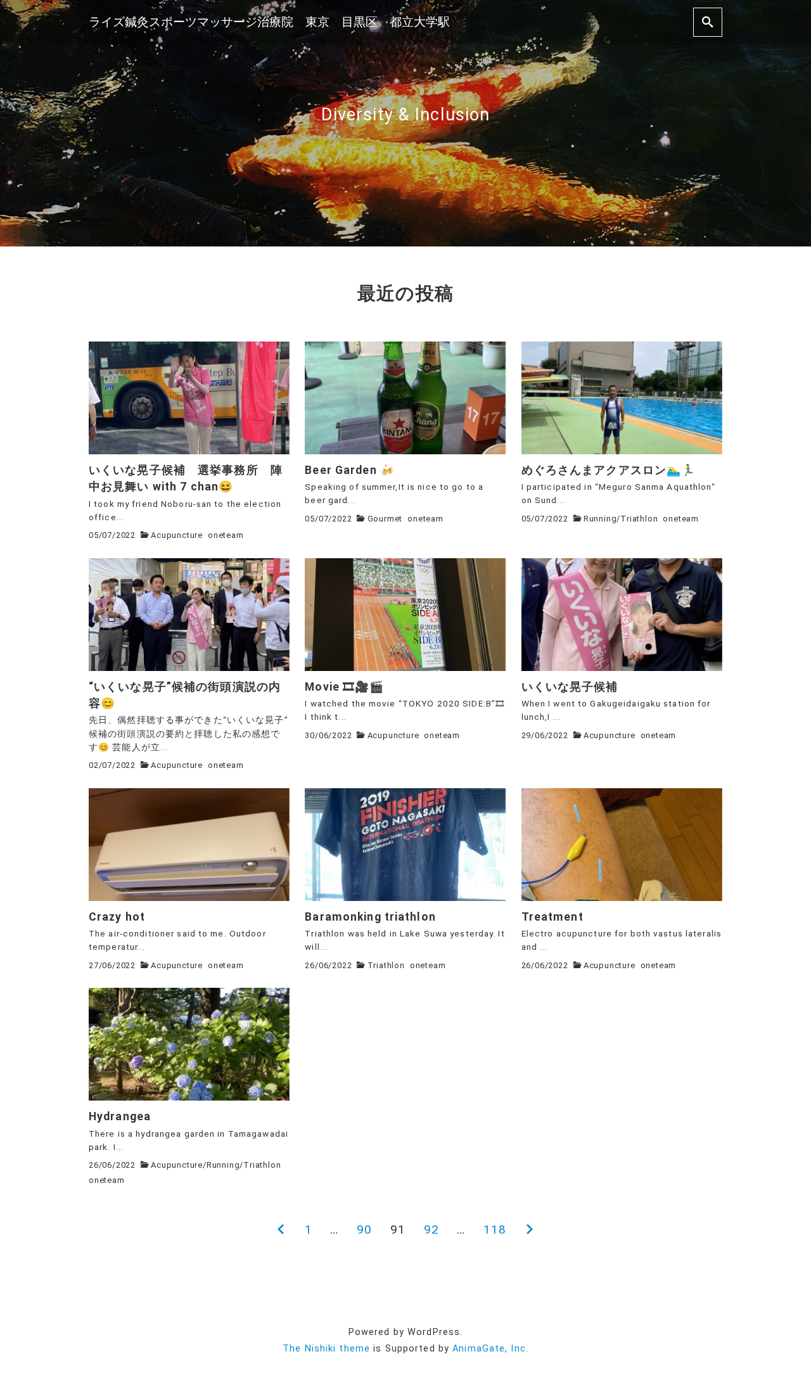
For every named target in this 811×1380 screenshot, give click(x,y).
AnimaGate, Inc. (490, 1348)
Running (600, 518)
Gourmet (385, 518)
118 (494, 1229)
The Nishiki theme (326, 1348)
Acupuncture (177, 535)
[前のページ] (281, 1229)
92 (431, 1229)
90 (364, 1229)
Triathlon (639, 518)
